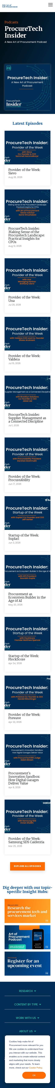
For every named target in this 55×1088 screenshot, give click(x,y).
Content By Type (26, 1004)
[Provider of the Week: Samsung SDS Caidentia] (27, 816)
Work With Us (26, 1018)
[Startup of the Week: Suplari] (27, 513)
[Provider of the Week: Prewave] (27, 692)
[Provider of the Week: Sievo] (27, 147)
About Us (26, 1031)
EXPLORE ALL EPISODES (27, 866)
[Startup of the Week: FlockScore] (27, 634)
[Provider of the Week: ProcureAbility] (27, 454)
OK (34, 1075)
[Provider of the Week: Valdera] (27, 333)
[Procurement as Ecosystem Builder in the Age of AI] (27, 572)
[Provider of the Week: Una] (27, 275)
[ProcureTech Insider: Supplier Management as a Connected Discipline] (27, 392)
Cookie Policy (35, 1067)
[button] (50, 4)
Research (26, 991)
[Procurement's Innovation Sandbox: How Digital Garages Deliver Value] (27, 751)
